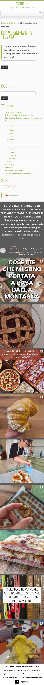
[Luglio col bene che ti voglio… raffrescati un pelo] (22, 326)
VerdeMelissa (22, 3)
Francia (11, 136)
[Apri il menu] (40, 13)
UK (10, 161)
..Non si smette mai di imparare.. (18, 174)
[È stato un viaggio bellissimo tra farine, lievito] (22, 371)
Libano (11, 146)
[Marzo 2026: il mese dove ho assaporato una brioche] (22, 642)
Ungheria (12, 158)
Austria (11, 127)
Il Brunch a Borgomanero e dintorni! (20, 115)
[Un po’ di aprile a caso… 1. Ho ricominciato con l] (22, 552)
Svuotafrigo (10, 165)
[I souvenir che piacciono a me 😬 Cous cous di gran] (22, 280)
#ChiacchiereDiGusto (14, 171)
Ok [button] (17, 682)
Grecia (11, 143)
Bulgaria (12, 130)
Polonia (11, 152)
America (11, 124)
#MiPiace (9, 168)
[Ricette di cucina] (11, 195)
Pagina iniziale (9, 23)
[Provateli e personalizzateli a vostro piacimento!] (22, 507)
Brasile (11, 133)
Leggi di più (25, 682)
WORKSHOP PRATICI (14, 112)
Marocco (12, 149)
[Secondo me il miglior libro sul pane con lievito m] (22, 597)
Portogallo (12, 155)
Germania (12, 139)
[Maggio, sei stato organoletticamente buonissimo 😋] (22, 416)
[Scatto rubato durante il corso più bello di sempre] (22, 461)
